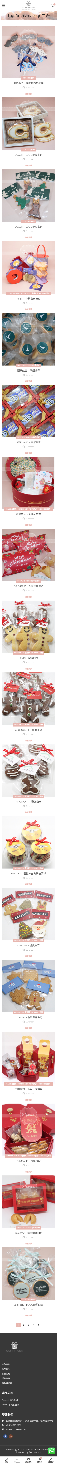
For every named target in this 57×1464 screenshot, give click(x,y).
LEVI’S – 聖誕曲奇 (28, 658)
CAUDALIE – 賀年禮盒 (29, 1161)
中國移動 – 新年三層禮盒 (28, 1089)
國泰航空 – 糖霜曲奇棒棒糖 (29, 83)
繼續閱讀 (28, 94)
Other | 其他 (44, 293)
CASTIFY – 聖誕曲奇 (28, 945)
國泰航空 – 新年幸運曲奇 (28, 1232)
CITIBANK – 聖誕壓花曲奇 (28, 1017)
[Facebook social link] (5, 1436)
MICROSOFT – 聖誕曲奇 (28, 729)
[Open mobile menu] (3, 5)
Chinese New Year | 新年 (27, 509)
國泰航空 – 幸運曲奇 (28, 370)
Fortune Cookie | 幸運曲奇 (28, 365)
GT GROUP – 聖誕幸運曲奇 (28, 586)
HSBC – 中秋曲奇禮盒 (28, 298)
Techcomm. (35, 1452)
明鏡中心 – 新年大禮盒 (28, 514)
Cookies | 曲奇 (29, 78)
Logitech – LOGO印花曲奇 (28, 1304)
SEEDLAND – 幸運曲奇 (28, 442)
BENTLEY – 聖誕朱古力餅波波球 (28, 873)
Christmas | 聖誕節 (22, 653)
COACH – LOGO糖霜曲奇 (28, 154)
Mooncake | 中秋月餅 (29, 293)
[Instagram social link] (11, 1436)
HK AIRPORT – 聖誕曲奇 (28, 801)
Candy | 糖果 (11, 509)
